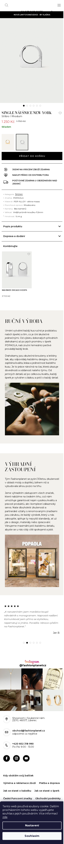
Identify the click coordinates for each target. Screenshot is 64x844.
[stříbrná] (22, 142)
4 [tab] (33, 106)
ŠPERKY (19, 194)
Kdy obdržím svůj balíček (18, 774)
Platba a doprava (13, 790)
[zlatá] (8, 142)
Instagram (16, 757)
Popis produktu (12, 226)
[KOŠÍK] (52, 12)
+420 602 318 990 (23, 743)
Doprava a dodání (14, 236)
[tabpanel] (32, 60)
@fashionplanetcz (31, 666)
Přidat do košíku (32, 156)
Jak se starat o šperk (15, 797)
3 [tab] (30, 106)
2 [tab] (27, 106)
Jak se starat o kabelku (41, 790)
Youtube (26, 757)
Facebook (6, 757)
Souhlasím (32, 835)
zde (4, 817)
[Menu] (59, 5)
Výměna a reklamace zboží (19, 782)
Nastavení (32, 825)
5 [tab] (37, 106)
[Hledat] (6, 5)
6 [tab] (40, 106)
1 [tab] (24, 106)
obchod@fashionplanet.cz (28, 730)
